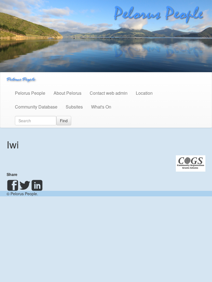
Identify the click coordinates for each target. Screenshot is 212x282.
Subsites (74, 107)
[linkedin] (37, 185)
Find (64, 120)
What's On (101, 107)
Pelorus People (21, 79)
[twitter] (24, 185)
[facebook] (12, 185)
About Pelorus (67, 93)
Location (144, 93)
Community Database (36, 107)
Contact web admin (109, 93)
